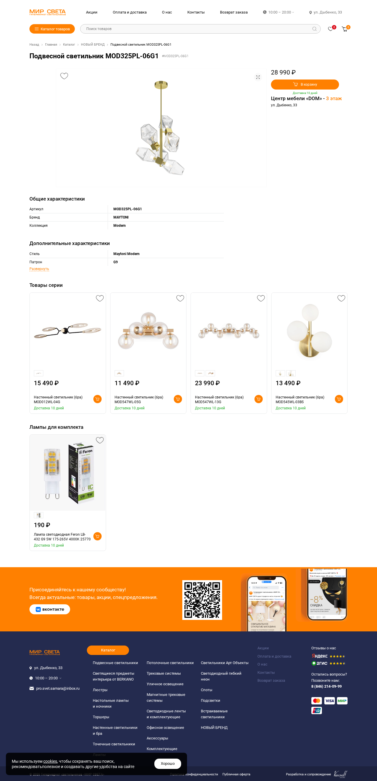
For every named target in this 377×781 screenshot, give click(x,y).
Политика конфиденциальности (194, 774)
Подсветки (210, 700)
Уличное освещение (165, 684)
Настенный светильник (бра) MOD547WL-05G (139, 399)
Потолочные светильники (170, 663)
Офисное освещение (165, 727)
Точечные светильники (114, 744)
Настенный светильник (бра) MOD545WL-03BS (300, 399)
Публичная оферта (236, 774)
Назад (34, 45)
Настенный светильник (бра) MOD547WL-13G (219, 399)
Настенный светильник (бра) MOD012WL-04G (58, 399)
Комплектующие (162, 749)
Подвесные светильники (115, 663)
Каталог (69, 45)
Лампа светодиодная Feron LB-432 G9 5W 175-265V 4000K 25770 (62, 536)
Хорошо (168, 763)
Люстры (100, 690)
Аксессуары (157, 738)
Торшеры (101, 717)
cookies (50, 761)
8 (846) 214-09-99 (326, 686)
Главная (51, 45)
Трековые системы (164, 673)
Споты (206, 690)
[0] (330, 29)
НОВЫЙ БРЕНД (93, 45)
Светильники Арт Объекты (225, 663)
